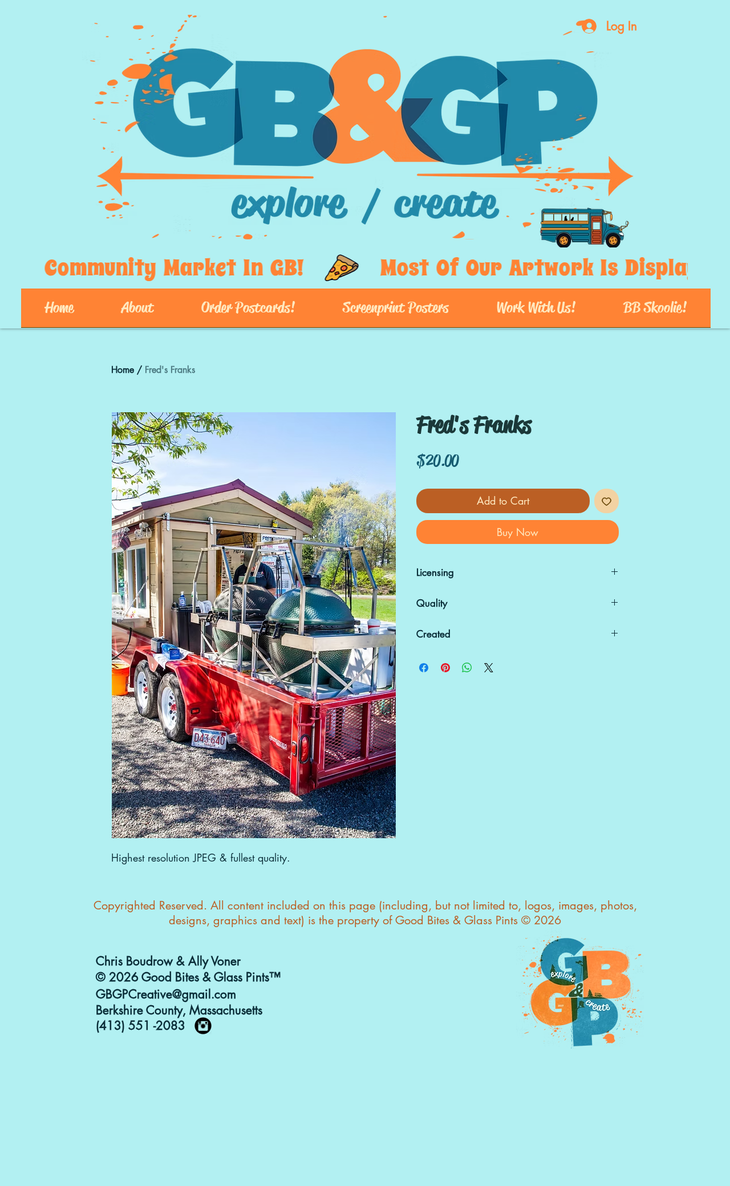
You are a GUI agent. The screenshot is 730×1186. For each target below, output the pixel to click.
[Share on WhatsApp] (467, 668)
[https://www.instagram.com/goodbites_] (203, 1025)
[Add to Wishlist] (606, 501)
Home (122, 370)
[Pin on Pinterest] (445, 668)
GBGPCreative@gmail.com (166, 994)
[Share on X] (489, 668)
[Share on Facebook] (424, 668)
